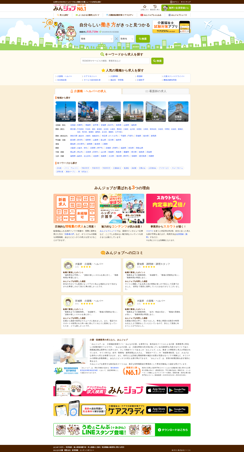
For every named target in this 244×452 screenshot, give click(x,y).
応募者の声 (69, 234)
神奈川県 (73, 136)
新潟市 (79, 140)
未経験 (134, 168)
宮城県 (103, 125)
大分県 (111, 156)
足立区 (104, 132)
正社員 (59, 168)
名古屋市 (80, 144)
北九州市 (87, 156)
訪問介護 (60, 171)
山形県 (126, 125)
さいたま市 (113, 136)
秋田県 (118, 125)
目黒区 (139, 129)
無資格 (126, 168)
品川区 (132, 129)
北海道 (73, 125)
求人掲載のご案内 (94, 447)
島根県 (111, 152)
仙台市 (110, 125)
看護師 (140, 76)
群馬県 (153, 136)
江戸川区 (118, 132)
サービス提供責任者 (92, 80)
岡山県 (73, 152)
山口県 (103, 152)
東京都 (73, 129)
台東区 (112, 129)
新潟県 (73, 140)
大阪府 (73, 148)
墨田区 (119, 129)
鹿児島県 (142, 156)
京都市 (115, 148)
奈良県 (131, 148)
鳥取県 (118, 152)
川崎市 (88, 136)
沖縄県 (151, 156)
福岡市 (79, 156)
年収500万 (106, 168)
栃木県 (146, 136)
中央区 (87, 129)
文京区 (106, 129)
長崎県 (103, 156)
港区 (93, 129)
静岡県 (89, 144)
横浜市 (81, 136)
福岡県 (73, 156)
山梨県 (95, 140)
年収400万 (85, 168)
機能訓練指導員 (170, 80)
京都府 (108, 148)
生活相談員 (62, 80)
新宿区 (99, 129)
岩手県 (95, 125)
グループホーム (177, 168)
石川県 (111, 140)
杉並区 (173, 129)
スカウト (150, 231)
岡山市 (79, 152)
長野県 (88, 140)
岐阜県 (97, 144)
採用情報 (75, 450)
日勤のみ (142, 168)
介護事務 (114, 76)
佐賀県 (96, 156)
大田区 (145, 129)
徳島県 (141, 152)
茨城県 (138, 136)
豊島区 (180, 129)
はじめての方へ (59, 447)
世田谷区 (153, 129)
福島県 (134, 125)
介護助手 (140, 80)
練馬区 (97, 132)
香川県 (134, 152)
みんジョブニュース (108, 231)
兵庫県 (93, 148)
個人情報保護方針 (80, 447)
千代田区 (80, 129)
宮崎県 (134, 156)
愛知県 (73, 144)
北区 (78, 132)
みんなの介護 (58, 450)
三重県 (105, 144)
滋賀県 (123, 148)
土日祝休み (152, 168)
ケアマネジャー (90, 76)
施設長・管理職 (116, 80)
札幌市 (79, 125)
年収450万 (96, 168)
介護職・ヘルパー (64, 76)
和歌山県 (139, 148)
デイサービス (164, 168)
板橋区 (91, 132)
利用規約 (69, 447)
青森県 (88, 125)
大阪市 (79, 148)
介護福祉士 (117, 168)
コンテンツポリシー (87, 450)
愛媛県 (126, 152)
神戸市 (99, 148)
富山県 (103, 140)
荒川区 (84, 132)
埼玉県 (104, 136)
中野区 (167, 129)
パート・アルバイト (71, 168)
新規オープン (71, 171)
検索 (159, 60)
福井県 (118, 140)
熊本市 (126, 156)
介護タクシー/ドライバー (174, 76)
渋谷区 (160, 129)
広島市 (95, 152)
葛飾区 (111, 132)
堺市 (85, 148)
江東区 (125, 129)
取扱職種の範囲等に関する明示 (113, 447)
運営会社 (67, 450)
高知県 (149, 152)
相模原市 (95, 136)
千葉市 (130, 136)
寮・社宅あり (83, 171)
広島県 (88, 152)
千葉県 (123, 136)
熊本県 (119, 156)
